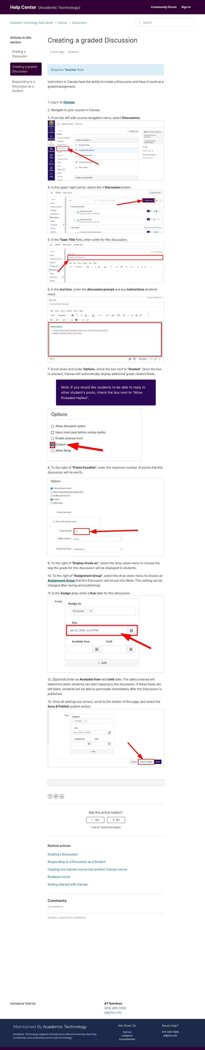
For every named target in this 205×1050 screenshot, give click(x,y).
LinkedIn (61, 796)
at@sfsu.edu (113, 1012)
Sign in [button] (186, 7)
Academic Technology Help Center (31, 22)
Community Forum (164, 7)
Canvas (62, 22)
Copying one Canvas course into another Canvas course (87, 869)
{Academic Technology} (59, 7)
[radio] (95, 820)
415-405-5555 (170, 1031)
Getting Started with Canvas (67, 884)
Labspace (127, 1035)
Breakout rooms (59, 877)
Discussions (79, 22)
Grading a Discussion (19, 54)
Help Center (23, 7)
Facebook (50, 796)
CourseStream (127, 1039)
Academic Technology (65, 1026)
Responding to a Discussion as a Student (23, 86)
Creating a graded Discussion (24, 69)
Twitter (55, 796)
